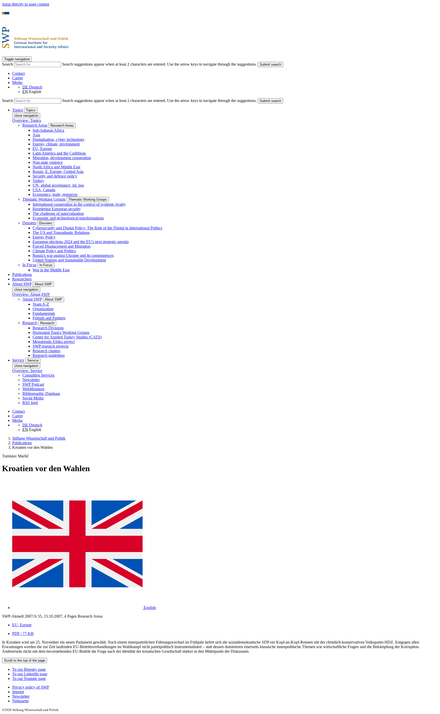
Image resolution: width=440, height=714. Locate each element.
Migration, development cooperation (62, 158)
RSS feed (30, 402)
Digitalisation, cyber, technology (59, 139)
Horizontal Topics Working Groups (61, 332)
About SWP (32, 299)
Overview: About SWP (31, 294)
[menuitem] (225, 687)
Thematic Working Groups (43, 199)
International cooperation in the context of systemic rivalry (79, 204)
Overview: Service (27, 370)
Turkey (38, 180)
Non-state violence (48, 162)
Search (8, 64)
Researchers (22, 279)
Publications (22, 274)
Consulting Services (38, 375)
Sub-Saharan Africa (48, 130)
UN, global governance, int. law (58, 185)
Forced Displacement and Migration (61, 246)
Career (17, 78)
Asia (36, 135)
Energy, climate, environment (56, 144)
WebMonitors (33, 389)
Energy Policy (44, 237)
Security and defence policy (55, 176)
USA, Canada (44, 190)
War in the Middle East (51, 270)
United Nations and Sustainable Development (69, 260)
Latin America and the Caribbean (59, 153)
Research (29, 323)
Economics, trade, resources (55, 194)
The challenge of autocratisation (58, 213)
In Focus (29, 265)
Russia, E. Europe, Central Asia (58, 171)
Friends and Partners (49, 318)
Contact (18, 73)
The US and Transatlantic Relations (61, 232)
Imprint (18, 692)
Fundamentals (44, 313)
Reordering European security (57, 209)
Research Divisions (48, 328)
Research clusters (46, 351)
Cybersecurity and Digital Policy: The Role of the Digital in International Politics (97, 228)
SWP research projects (50, 346)
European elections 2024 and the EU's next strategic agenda (81, 242)
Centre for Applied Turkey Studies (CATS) (67, 337)
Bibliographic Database (41, 393)
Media (17, 82)
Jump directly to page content (25, 4)
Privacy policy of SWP (30, 687)
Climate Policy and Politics (54, 251)
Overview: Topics (26, 120)
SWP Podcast (33, 384)
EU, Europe (42, 148)
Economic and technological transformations (68, 218)
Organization (43, 309)
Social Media (33, 398)
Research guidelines (49, 355)
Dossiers (29, 223)
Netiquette (20, 701)
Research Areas (34, 125)
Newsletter (31, 380)
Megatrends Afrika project (54, 341)
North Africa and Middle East (56, 167)
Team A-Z (41, 304)
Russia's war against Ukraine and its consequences (73, 255)
